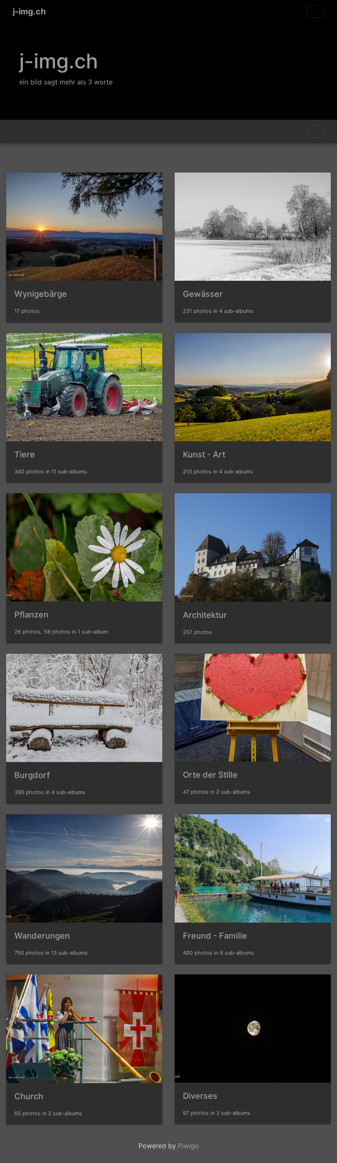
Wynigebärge (40, 294)
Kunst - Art (204, 454)
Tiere (24, 454)
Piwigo (188, 1146)
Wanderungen (42, 936)
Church (28, 1096)
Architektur (205, 615)
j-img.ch (29, 11)
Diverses (200, 1096)
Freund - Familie (215, 936)
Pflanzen (31, 615)
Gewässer (203, 294)
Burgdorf (32, 775)
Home (16, 131)
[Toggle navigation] (315, 11)
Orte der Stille (210, 775)
